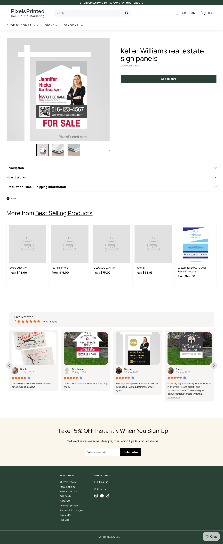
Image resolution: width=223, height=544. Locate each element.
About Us (65, 500)
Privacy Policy (67, 515)
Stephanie (78, 369)
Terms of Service (69, 505)
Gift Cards (65, 496)
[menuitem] (22, 25)
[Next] (108, 150)
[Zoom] (58, 89)
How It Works (16, 177)
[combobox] (92, 13)
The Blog (64, 519)
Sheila (23, 369)
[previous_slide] (9, 365)
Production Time (68, 491)
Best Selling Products (64, 213)
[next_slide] (214, 365)
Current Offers (68, 481)
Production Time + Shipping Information (36, 187)
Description (15, 168)
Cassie (128, 369)
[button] (173, 397)
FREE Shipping (67, 486)
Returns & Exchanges (71, 510)
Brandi (179, 369)
